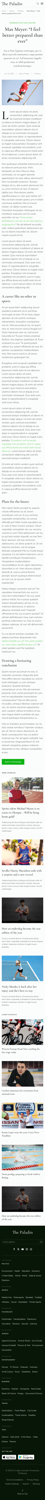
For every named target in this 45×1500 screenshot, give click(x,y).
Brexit (24, 1275)
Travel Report (20, 1410)
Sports (5, 1290)
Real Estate (36, 1389)
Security (24, 1323)
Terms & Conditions (14, 1480)
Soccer (14, 1302)
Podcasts (24, 1367)
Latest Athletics (9, 1015)
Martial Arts (7, 1297)
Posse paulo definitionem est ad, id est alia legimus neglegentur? (22, 221)
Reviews (16, 1323)
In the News (26, 1437)
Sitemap (36, 1484)
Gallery (5, 1441)
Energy (20, 1393)
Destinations (7, 1410)
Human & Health (9, 1345)
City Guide (31, 1410)
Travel (5, 1403)
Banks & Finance (9, 1393)
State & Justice (35, 1275)
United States (7, 1275)
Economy (36, 1271)
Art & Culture (7, 1371)
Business (6, 1382)
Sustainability (7, 1415)
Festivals (33, 1367)
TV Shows (14, 1367)
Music (17, 1371)
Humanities (7, 1350)
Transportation (19, 1319)
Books (35, 1371)
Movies (5, 1367)
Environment (37, 1345)
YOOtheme (22, 1473)
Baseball (29, 1297)
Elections (5, 1280)
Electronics (31, 1319)
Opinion (5, 1437)
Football (38, 1297)
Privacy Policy (33, 1480)
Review (13, 1441)
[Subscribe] (41, 1242)
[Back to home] (12, 3)
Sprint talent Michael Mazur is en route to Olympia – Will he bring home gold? (20, 812)
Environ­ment (7, 1271)
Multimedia (6, 1319)
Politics (5, 1264)
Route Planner (8, 1420)
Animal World (24, 1340)
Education (26, 1271)
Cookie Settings (12, 1484)
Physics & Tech (24, 1345)
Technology (7, 1312)
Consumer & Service (33, 1393)
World (17, 1275)
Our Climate (37, 1340)
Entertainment (8, 1360)
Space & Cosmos (9, 1340)
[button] (38, 3)
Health (17, 1271)
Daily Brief (14, 1437)
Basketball (22, 1302)
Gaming (33, 1323)
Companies (24, 1389)
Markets (14, 1389)
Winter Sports (35, 1302)
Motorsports (19, 1297)
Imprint (26, 1484)
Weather (32, 1415)
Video (35, 1437)
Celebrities (26, 1371)
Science (5, 1334)
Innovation (6, 1323)
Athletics (37, 74)
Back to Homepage (13, 762)
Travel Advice (21, 1415)
